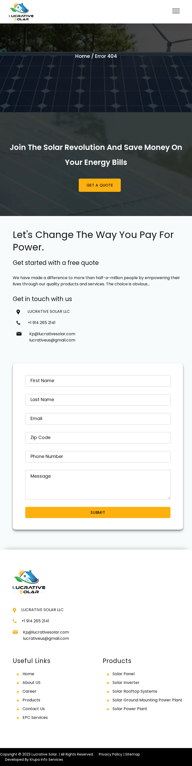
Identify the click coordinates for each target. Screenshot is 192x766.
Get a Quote (99, 185)
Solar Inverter (126, 682)
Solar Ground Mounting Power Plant (147, 700)
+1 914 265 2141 (44, 323)
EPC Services (35, 717)
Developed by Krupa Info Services (34, 759)
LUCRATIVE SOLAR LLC (49, 311)
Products (31, 700)
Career (29, 691)
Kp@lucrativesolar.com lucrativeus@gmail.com (52, 337)
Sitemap (132, 754)
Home (82, 56)
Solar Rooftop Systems (134, 691)
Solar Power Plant (129, 709)
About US (31, 682)
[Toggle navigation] (176, 12)
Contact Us (33, 709)
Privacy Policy (110, 754)
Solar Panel (123, 674)
